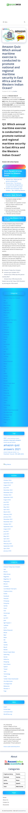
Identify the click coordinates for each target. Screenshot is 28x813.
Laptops (6, 356)
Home (4, 797)
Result (5, 378)
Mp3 (5, 366)
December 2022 (8, 490)
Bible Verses (7, 305)
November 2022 (8, 492)
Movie (5, 364)
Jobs (5, 351)
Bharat (5, 303)
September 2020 (8, 546)
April (18, 452)
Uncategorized (8, 415)
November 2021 (8, 521)
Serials (5, 388)
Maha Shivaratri (8, 361)
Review (5, 381)
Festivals (6, 329)
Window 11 (7, 420)
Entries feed (7, 709)
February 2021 (8, 543)
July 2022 (6, 502)
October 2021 (7, 524)
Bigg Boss (6, 308)
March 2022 (7, 512)
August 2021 (7, 529)
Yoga (5, 422)
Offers (5, 373)
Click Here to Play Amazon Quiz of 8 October (14, 166)
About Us (5, 800)
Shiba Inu (6, 390)
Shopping (6, 393)
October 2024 (7, 480)
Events (5, 325)
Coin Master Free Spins (10, 320)
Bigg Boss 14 (7, 310)
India (5, 347)
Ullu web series (19, 454)
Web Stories (19, 786)
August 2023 (7, 485)
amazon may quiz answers (12, 440)
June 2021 (6, 534)
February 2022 (8, 514)
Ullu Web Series (8, 412)
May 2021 (6, 536)
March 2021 (7, 541)
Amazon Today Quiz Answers (12, 270)
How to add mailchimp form (12, 746)
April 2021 (7, 539)
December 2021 (8, 519)
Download (6, 454)
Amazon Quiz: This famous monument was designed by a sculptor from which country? (14, 185)
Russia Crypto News (9, 383)
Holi (5, 342)
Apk (5, 300)
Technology (7, 405)
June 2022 (6, 504)
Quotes (6, 376)
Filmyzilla (6, 334)
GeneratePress (22, 810)
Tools (5, 407)
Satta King (6, 385)
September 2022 (8, 497)
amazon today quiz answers (10, 452)
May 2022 (6, 507)
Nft (4, 371)
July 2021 (6, 531)
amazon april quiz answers (13, 438)
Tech (5, 402)
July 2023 (6, 487)
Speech (6, 398)
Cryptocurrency (8, 322)
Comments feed (8, 712)
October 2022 (7, 495)
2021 (5, 438)
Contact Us (6, 802)
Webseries (6, 417)
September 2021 (8, 526)
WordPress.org (8, 714)
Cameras (6, 317)
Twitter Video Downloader (11, 410)
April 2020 (7, 548)
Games (6, 337)
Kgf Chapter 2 (7, 354)
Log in (5, 707)
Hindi (5, 339)
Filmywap (6, 332)
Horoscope (7, 344)
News (5, 368)
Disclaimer (6, 805)
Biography (7, 312)
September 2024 (8, 483)
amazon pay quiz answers (10, 442)
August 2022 (7, 500)
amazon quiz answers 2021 (12, 272)
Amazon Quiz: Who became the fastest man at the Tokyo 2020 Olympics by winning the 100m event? (13, 281)
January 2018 (7, 551)
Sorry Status (7, 395)
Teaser (5, 400)
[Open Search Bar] (25, 22)
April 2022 (7, 509)
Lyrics (5, 359)
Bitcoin (6, 315)
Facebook (6, 327)
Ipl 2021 (6, 349)
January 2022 (7, 517)
